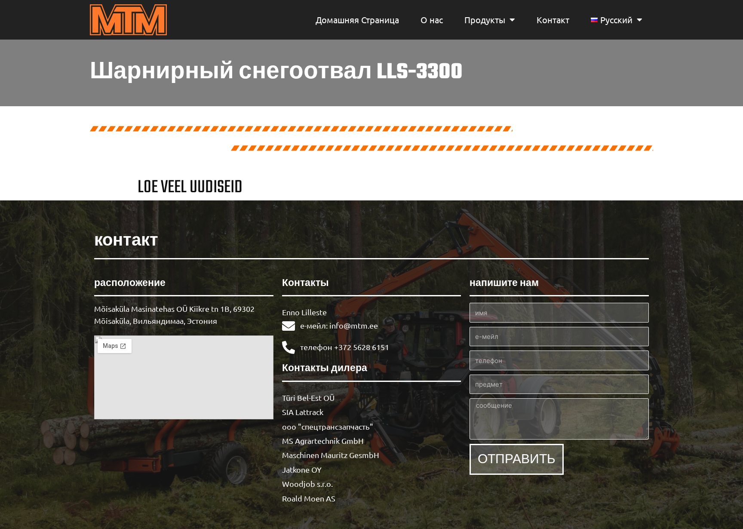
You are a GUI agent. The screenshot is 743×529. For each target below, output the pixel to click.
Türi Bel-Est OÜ (308, 397)
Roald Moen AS (308, 498)
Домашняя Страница (357, 19)
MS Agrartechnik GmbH (323, 440)
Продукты (484, 19)
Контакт (553, 19)
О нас (432, 19)
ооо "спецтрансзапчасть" (327, 426)
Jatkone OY (302, 469)
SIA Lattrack (302, 411)
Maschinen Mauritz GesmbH (330, 454)
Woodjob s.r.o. (307, 483)
